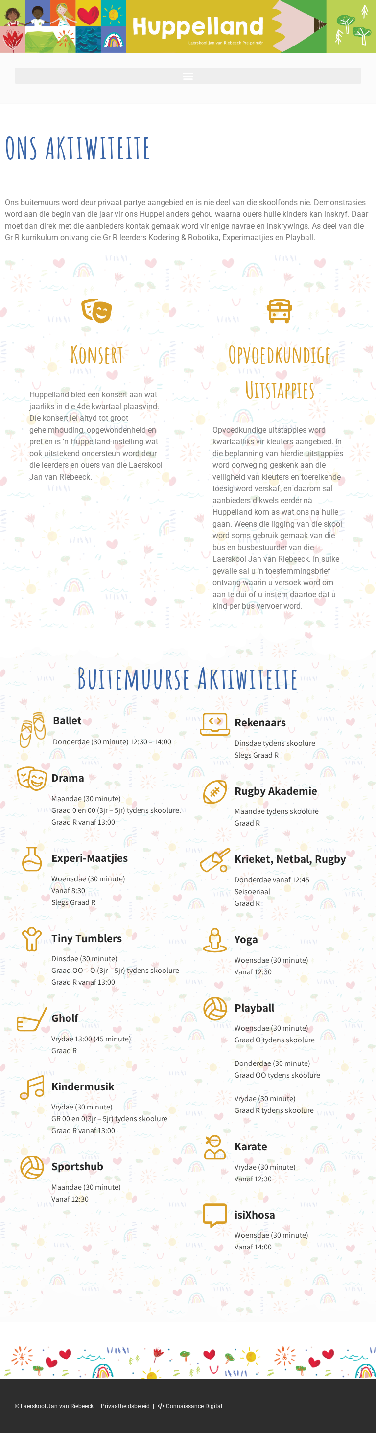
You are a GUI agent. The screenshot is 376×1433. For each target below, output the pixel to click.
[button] (188, 76)
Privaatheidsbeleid (125, 1406)
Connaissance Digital (193, 1406)
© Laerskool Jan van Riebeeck (54, 1406)
